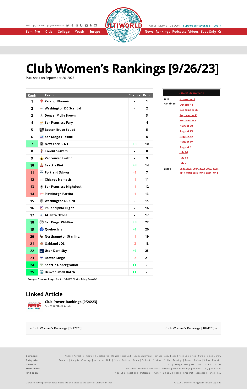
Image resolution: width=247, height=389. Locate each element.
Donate (115, 355)
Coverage (86, 360)
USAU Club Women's (191, 93)
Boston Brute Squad (60, 130)
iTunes (211, 372)
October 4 (186, 104)
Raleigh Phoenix (57, 101)
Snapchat (188, 372)
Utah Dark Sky (56, 251)
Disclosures (103, 355)
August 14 (186, 136)
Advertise (79, 355)
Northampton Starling (62, 236)
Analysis (75, 360)
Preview (156, 360)
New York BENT (57, 144)
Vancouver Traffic (58, 158)
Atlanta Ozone (56, 215)
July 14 (184, 157)
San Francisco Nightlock (63, 186)
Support (197, 368)
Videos (193, 31)
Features (63, 360)
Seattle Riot (54, 165)
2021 (215, 168)
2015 (208, 173)
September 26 (188, 110)
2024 (195, 168)
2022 (208, 168)
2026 (182, 168)
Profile (167, 360)
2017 (195, 173)
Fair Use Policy (161, 355)
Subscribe (216, 368)
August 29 (186, 126)
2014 (215, 173)
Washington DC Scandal (63, 108)
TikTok (177, 372)
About (152, 25)
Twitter (157, 372)
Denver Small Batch (60, 272)
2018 (189, 173)
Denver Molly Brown (60, 115)
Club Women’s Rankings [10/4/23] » (191, 328)
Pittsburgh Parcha (59, 194)
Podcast (146, 360)
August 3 (185, 147)
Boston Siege (55, 258)
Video (207, 360)
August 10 (186, 141)
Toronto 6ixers (56, 151)
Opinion (126, 360)
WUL (199, 364)
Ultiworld (66, 306)
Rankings (163, 31)
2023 (202, 168)
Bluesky (167, 372)
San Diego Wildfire (59, 222)
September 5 (188, 120)
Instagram (145, 372)
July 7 (183, 162)
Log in (217, 25)
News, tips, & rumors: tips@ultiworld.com (45, 25)
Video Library (214, 355)
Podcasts (179, 31)
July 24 (184, 152)
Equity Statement (142, 355)
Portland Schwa (57, 172)
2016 (202, 173)
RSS (219, 372)
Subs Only (208, 31)
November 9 (187, 99)
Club (48, 31)
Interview (99, 360)
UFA (186, 364)
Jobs (174, 355)
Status (201, 355)
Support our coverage (196, 25)
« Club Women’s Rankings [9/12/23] (55, 328)
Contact (90, 355)
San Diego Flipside (59, 137)
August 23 (186, 131)
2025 (189, 168)
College (64, 31)
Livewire (216, 360)
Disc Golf (175, 25)
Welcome (131, 368)
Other (136, 360)
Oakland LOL (55, 243)
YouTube (120, 372)
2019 (182, 173)
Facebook (132, 372)
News (149, 31)
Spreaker (200, 372)
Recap (188, 360)
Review (197, 360)
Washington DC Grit (60, 201)
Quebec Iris (53, 229)
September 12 (188, 115)
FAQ (206, 368)
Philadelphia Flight (59, 208)
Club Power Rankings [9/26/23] (71, 301)
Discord (162, 25)
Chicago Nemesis (58, 179)
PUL (193, 364)
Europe (95, 31)
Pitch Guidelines (187, 355)
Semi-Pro (33, 31)
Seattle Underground (61, 265)
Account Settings (181, 368)
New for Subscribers (149, 368)
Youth (79, 31)
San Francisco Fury (59, 122)
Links (108, 360)
